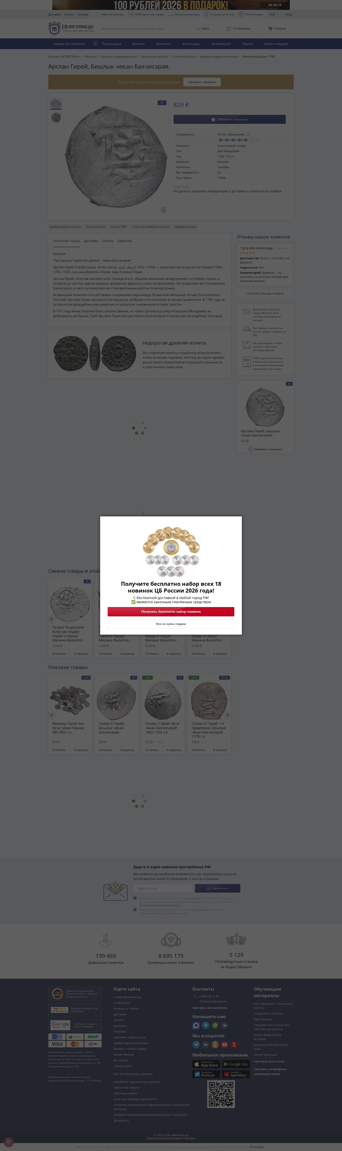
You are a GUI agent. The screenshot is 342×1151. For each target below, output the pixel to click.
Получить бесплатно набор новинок (171, 612)
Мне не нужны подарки (171, 624)
